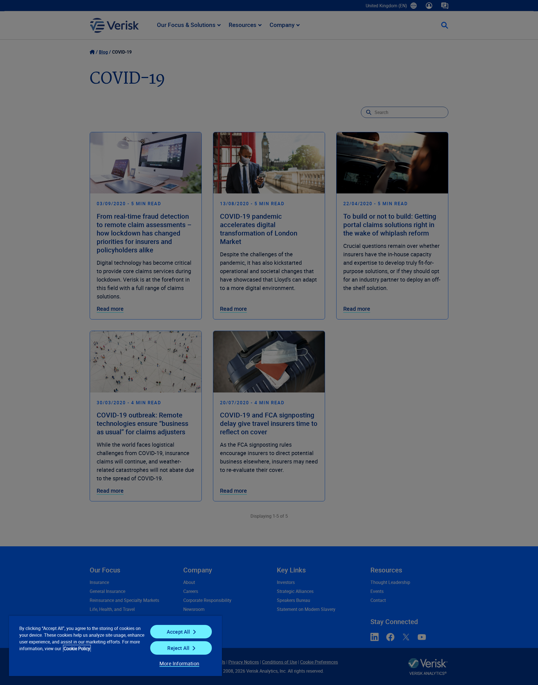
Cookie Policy (77, 648)
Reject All (178, 648)
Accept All (178, 631)
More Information (179, 663)
